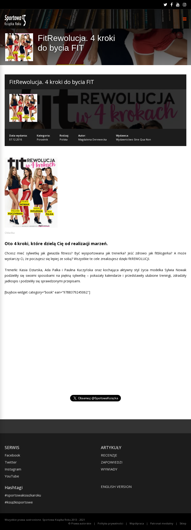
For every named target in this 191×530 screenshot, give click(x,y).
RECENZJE (109, 455)
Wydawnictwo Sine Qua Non (133, 139)
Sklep (183, 523)
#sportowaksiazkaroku (23, 495)
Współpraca (137, 523)
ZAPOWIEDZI (112, 462)
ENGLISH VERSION (116, 486)
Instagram (13, 469)
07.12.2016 (15, 139)
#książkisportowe (19, 502)
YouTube (12, 476)
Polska (64, 139)
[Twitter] (165, 4)
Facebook (12, 455)
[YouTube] (178, 4)
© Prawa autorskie (79, 523)
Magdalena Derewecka (92, 139)
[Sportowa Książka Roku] (16, 25)
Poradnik (42, 139)
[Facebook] (172, 4)
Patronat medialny (161, 523)
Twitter (11, 462)
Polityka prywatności (110, 523)
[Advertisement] (95, 353)
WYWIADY (109, 469)
